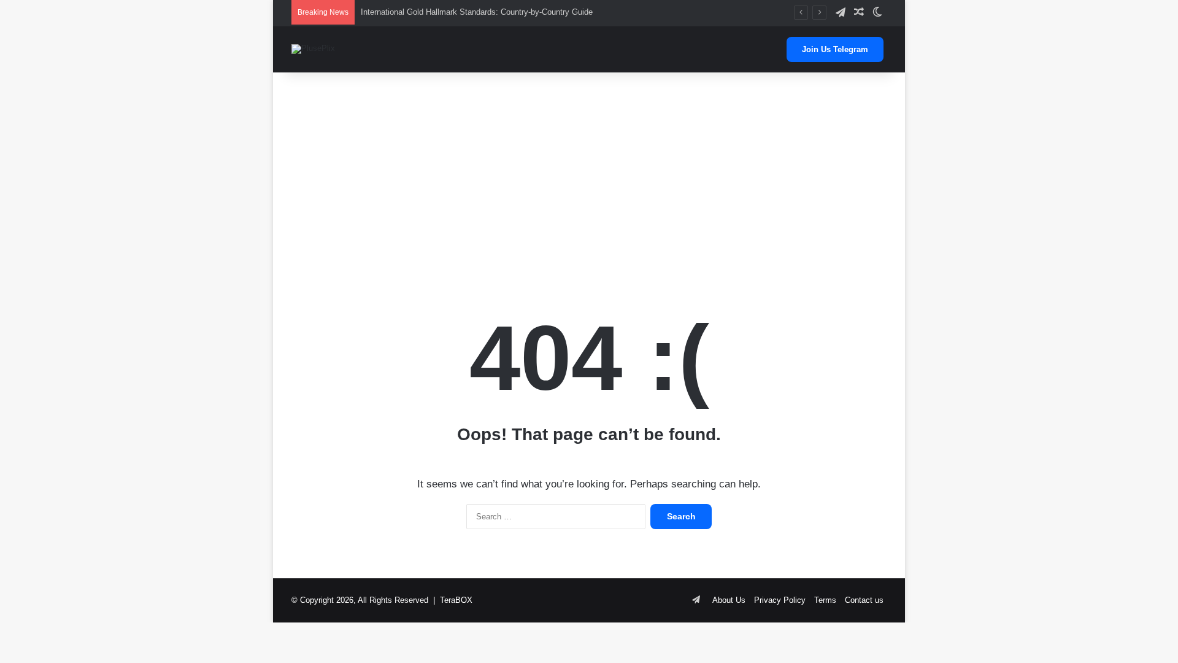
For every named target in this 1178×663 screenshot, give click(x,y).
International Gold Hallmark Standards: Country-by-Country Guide (477, 12)
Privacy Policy (780, 600)
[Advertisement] (589, 171)
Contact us (864, 600)
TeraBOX (456, 600)
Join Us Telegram (835, 49)
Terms (825, 600)
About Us (728, 600)
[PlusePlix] (313, 49)
